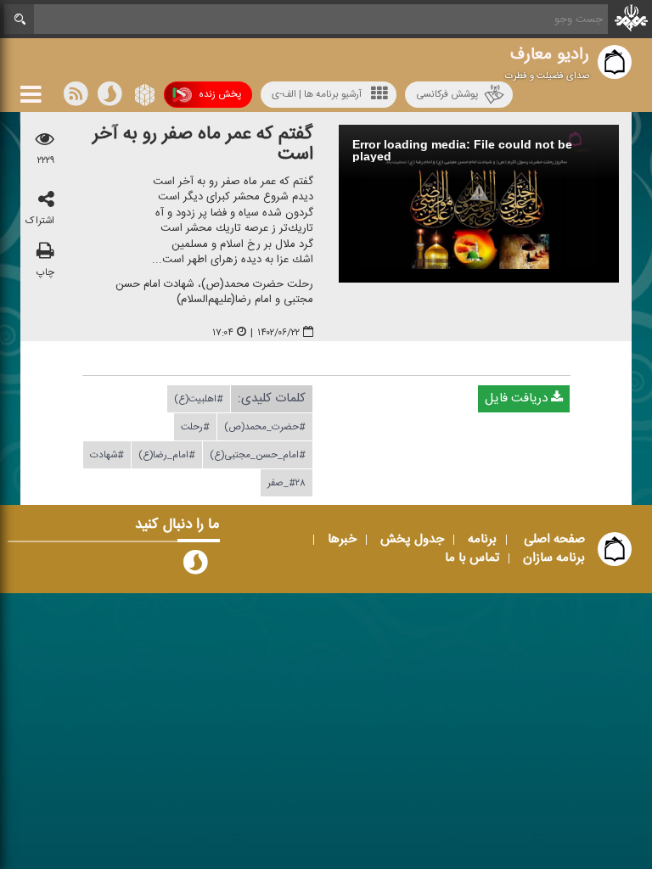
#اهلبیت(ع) (198, 398)
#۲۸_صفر (286, 482)
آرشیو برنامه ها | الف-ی (317, 94)
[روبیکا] (143, 97)
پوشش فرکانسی (447, 94)
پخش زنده (220, 94)
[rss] (75, 97)
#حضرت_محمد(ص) (265, 426)
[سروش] (109, 97)
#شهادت (107, 454)
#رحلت (195, 426)
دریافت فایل (518, 398)
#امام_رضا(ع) (166, 454)
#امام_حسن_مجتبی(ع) (258, 454)
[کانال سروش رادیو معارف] (195, 566)
